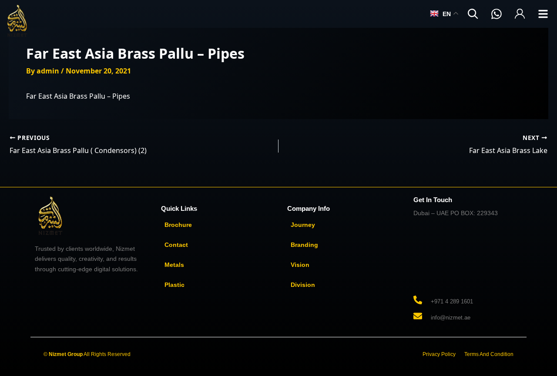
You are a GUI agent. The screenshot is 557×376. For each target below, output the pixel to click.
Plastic (174, 284)
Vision (300, 264)
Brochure (178, 224)
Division (303, 284)
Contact (176, 244)
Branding (304, 244)
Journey (303, 224)
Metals (174, 264)
